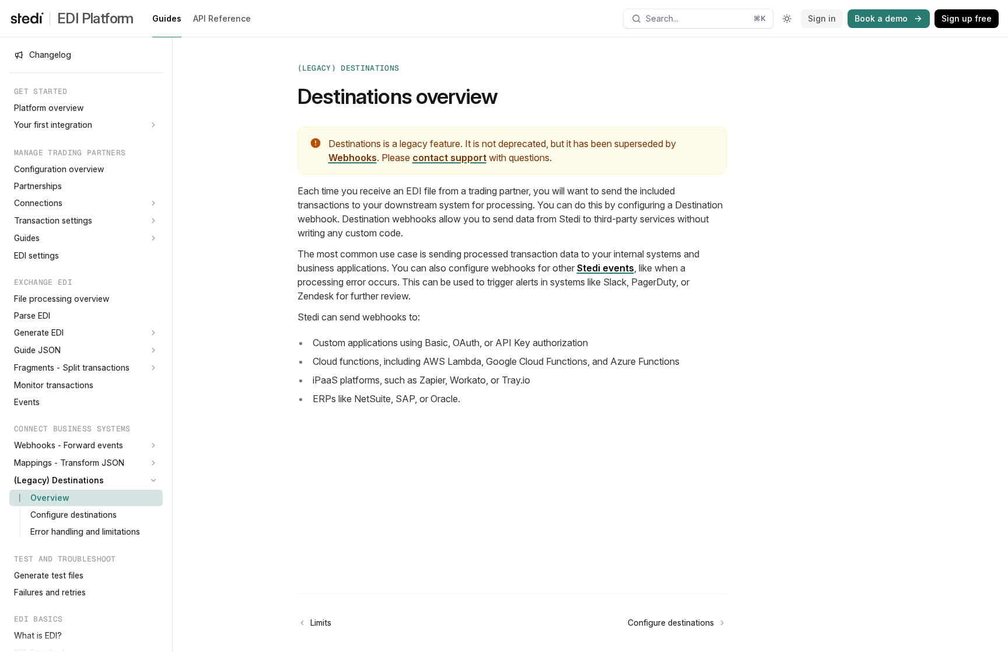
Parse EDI (32, 315)
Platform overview (49, 108)
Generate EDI (39, 332)
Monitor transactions (53, 385)
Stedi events (605, 268)
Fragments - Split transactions (72, 367)
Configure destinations (73, 514)
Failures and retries (50, 592)
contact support (449, 157)
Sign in (822, 18)
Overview (49, 498)
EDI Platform (95, 18)
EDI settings (36, 255)
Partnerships (38, 186)
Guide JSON (37, 350)
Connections (38, 203)
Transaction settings (53, 220)
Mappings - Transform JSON (69, 463)
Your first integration (53, 125)
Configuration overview (59, 169)
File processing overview (62, 299)
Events (27, 402)
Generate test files (48, 575)
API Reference (222, 18)
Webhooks (352, 157)
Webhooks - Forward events (68, 445)
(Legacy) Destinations (59, 480)
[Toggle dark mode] (787, 18)
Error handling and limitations (85, 531)
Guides (166, 18)
